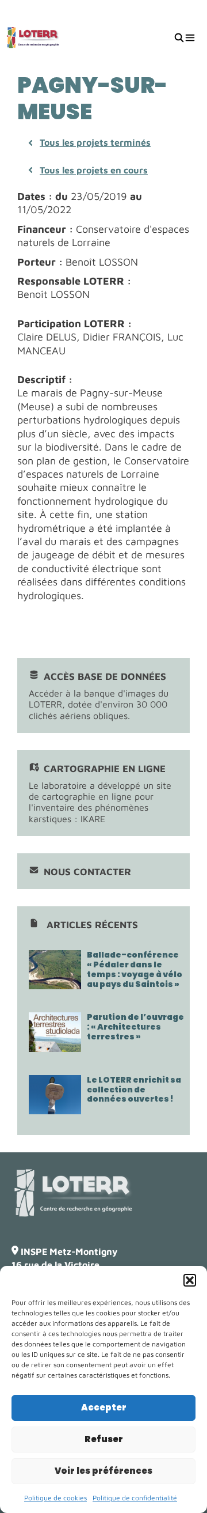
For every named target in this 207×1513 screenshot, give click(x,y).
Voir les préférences (103, 1471)
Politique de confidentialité (135, 1497)
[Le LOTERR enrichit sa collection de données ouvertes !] (55, 1108)
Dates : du (42, 196)
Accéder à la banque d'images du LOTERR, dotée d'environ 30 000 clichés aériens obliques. (98, 696)
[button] (189, 1280)
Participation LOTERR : (74, 323)
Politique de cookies (55, 1497)
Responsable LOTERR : (74, 281)
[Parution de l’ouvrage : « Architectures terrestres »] (55, 1046)
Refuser (104, 1439)
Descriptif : (44, 379)
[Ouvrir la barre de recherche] (178, 38)
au (136, 196)
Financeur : (45, 229)
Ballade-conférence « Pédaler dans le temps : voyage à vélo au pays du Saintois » (134, 969)
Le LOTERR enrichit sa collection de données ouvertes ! (134, 1089)
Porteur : (40, 262)
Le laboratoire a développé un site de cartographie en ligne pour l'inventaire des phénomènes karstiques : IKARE (100, 793)
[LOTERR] (33, 37)
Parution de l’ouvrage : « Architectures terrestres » (135, 1026)
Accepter (103, 1407)
